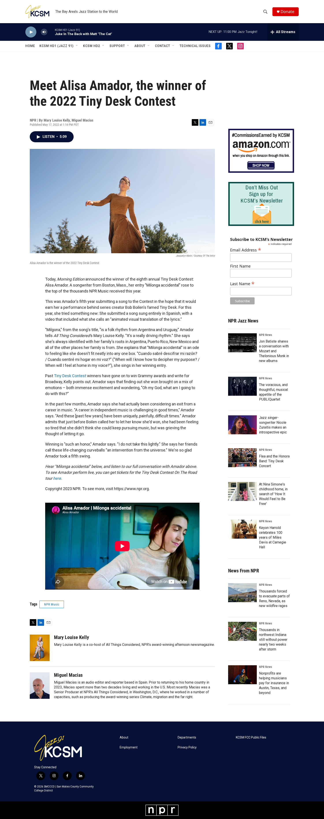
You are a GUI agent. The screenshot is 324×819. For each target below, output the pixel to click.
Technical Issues (195, 46)
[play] (30, 32)
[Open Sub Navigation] (77, 46)
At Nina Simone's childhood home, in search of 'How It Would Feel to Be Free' (273, 494)
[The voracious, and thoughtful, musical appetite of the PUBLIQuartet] (242, 386)
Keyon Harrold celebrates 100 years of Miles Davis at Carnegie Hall (272, 537)
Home (30, 46)
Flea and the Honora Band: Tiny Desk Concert (274, 461)
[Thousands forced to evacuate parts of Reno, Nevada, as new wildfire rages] (242, 592)
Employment (129, 747)
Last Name (242, 283)
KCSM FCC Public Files (251, 737)
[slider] (51, 32)
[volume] (44, 32)
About (139, 46)
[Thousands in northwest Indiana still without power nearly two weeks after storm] (242, 631)
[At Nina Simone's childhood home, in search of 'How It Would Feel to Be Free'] (242, 491)
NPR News (265, 335)
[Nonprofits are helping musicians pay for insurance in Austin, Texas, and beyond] (242, 674)
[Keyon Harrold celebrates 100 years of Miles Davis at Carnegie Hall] (242, 529)
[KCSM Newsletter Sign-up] (261, 204)
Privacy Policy (187, 747)
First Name (240, 266)
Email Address (245, 249)
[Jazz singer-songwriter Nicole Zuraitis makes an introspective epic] (242, 424)
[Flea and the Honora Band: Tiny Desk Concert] (242, 457)
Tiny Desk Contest (70, 375)
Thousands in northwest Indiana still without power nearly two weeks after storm (273, 639)
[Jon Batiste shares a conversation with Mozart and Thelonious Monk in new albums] (242, 342)
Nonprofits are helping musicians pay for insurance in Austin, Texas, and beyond (274, 683)
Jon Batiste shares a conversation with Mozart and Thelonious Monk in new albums (274, 351)
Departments (187, 737)
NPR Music (51, 604)
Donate (287, 11)
